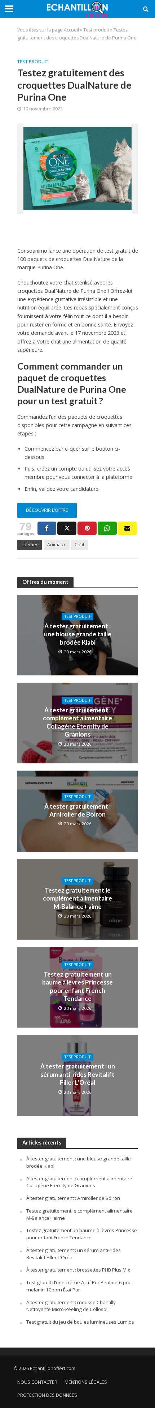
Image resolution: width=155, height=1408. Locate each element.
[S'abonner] (127, 528)
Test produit (96, 30)
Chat (79, 544)
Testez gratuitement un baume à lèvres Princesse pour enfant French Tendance (77, 986)
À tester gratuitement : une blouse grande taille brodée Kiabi (77, 634)
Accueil (71, 30)
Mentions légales (86, 1382)
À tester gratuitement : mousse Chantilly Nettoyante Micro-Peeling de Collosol (71, 1306)
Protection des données (47, 1395)
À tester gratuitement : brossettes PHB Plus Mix (78, 1269)
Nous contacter (37, 1382)
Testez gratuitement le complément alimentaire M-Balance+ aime (77, 898)
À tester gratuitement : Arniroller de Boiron (77, 810)
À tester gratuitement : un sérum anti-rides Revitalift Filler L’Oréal (77, 1074)
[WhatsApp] (107, 528)
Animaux (56, 544)
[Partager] (47, 528)
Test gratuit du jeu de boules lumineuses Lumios (80, 1322)
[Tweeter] (66, 528)
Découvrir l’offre (47, 510)
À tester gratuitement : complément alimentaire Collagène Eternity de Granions (77, 722)
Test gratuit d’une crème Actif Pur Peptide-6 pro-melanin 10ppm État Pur (79, 1286)
